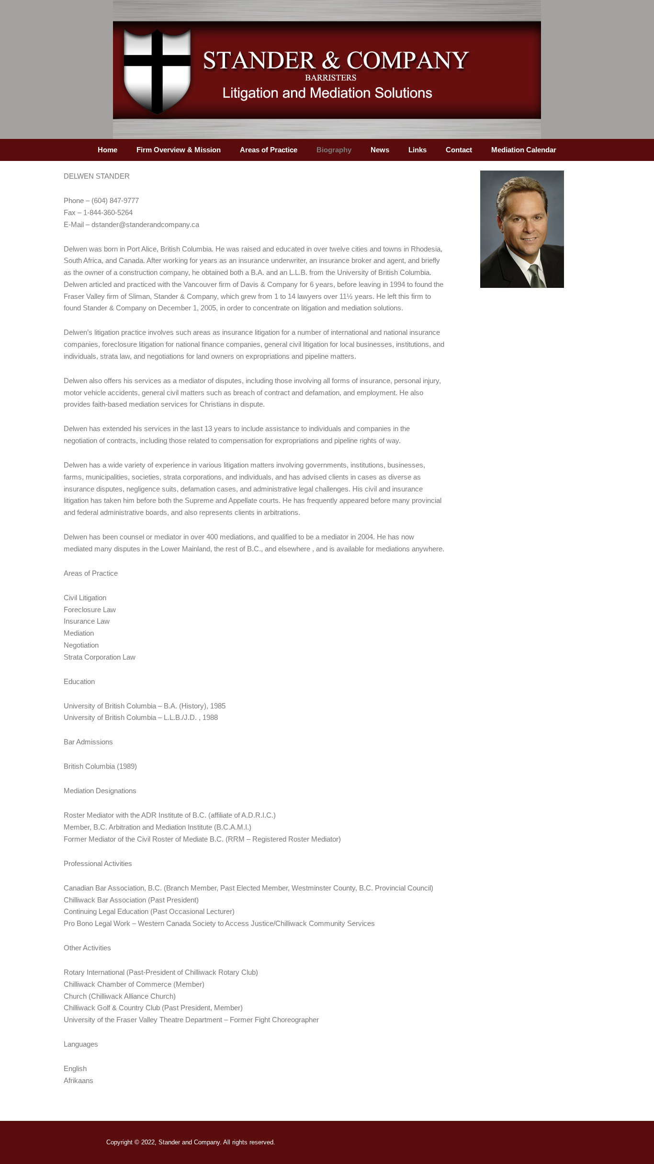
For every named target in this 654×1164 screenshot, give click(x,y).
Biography (333, 150)
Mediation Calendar (523, 150)
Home (107, 150)
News (380, 150)
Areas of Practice (268, 150)
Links (417, 150)
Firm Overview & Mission (178, 150)
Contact (459, 150)
